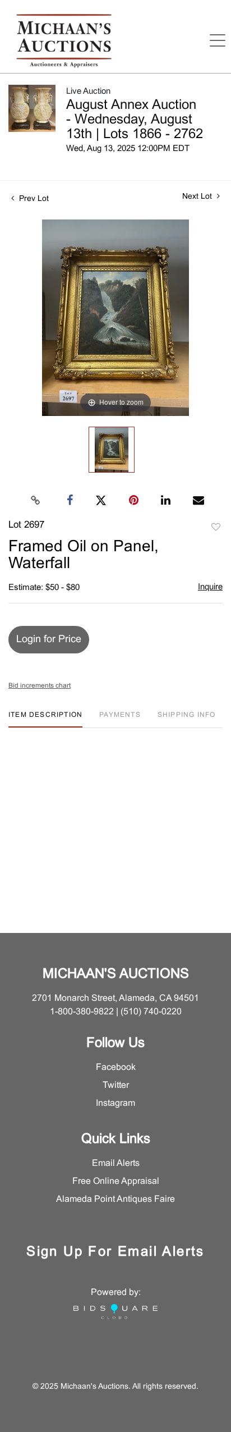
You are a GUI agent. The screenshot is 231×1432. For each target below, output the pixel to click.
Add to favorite (216, 527)
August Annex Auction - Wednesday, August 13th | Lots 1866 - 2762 (134, 120)
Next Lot (198, 196)
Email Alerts (116, 1163)
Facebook (116, 1067)
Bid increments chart (39, 686)
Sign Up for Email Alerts (115, 1252)
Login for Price (48, 639)
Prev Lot (33, 199)
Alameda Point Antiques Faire (115, 1199)
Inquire (210, 587)
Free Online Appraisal (115, 1181)
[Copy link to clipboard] (36, 500)
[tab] (45, 719)
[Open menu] (217, 40)
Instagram (115, 1103)
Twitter (116, 1085)
